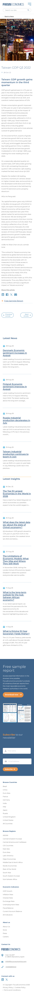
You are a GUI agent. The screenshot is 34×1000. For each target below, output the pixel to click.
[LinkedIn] (3, 979)
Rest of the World (9, 869)
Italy (4, 807)
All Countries (7, 824)
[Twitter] (7, 979)
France (5, 796)
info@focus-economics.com (15, 961)
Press (5, 933)
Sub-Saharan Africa (10, 879)
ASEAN (5, 835)
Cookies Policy (20, 987)
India (5, 803)
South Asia (7, 872)
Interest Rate (8, 898)
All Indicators (8, 915)
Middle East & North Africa (12, 862)
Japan (5, 810)
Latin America (8, 856)
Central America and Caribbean (14, 842)
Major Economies (9, 859)
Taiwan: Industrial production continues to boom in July (16, 454)
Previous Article (8, 315)
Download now (11, 695)
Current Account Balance (12, 911)
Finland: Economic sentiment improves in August (15, 387)
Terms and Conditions (12, 990)
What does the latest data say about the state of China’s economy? (16, 525)
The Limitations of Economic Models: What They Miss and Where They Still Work (16, 560)
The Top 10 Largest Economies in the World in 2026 (17, 493)
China (5, 790)
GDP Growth (7, 891)
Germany (6, 800)
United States (8, 820)
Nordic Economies (10, 866)
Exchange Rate (8, 901)
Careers (6, 937)
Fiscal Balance (8, 908)
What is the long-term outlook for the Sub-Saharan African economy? (14, 596)
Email (5, 757)
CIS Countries (8, 845)
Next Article (26, 315)
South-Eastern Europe (11, 876)
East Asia (6, 849)
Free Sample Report (13, 301)
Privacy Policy (8, 987)
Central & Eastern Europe (12, 839)
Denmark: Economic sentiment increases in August (15, 353)
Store (5, 930)
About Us (6, 927)
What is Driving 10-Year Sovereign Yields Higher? (16, 632)
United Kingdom (9, 817)
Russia (5, 813)
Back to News (9, 16)
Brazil (5, 786)
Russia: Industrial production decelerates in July (16, 420)
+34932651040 (10, 967)
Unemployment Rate (11, 905)
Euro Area (6, 793)
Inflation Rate (8, 894)
